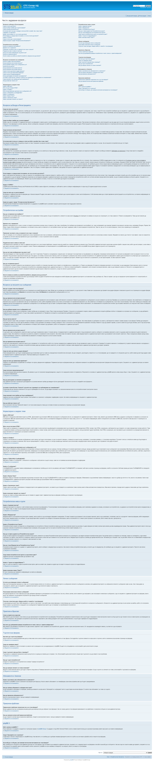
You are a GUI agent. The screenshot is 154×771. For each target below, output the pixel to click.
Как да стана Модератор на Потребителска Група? (91, 32)
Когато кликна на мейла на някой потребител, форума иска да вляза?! (22, 56)
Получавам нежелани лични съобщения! (89, 44)
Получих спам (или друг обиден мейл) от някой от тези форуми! (95, 46)
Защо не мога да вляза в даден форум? (13, 71)
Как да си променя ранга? (10, 54)
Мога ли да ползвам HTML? (10, 87)
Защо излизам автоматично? (11, 29)
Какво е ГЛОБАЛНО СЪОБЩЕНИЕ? (12, 92)
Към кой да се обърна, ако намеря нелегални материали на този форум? (97, 90)
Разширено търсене (145, 7)
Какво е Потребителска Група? (86, 29)
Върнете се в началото (12, 116)
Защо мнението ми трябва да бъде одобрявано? (16, 79)
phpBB (71, 759)
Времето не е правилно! (9, 47)
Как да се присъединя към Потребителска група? (91, 31)
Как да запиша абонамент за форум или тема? (90, 72)
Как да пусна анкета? (8, 66)
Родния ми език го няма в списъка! (12, 51)
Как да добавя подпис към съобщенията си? (15, 64)
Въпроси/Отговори (132, 15)
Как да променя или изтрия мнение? (12, 63)
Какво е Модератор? (83, 27)
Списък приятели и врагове (85, 51)
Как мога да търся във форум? (86, 58)
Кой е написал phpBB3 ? (84, 86)
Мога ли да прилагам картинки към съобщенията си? (17, 91)
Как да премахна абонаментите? (87, 74)
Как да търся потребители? (85, 63)
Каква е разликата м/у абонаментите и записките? (91, 71)
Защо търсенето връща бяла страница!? (89, 62)
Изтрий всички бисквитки (117, 756)
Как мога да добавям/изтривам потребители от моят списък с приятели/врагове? (100, 53)
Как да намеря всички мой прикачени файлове (90, 81)
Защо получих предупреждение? (12, 74)
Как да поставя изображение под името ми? (15, 52)
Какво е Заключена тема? (10, 97)
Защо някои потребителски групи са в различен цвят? (92, 34)
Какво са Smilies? (7, 89)
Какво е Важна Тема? (8, 96)
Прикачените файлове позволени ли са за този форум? (93, 79)
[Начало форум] (13, 5)
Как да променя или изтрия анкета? (12, 67)
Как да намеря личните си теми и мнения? (89, 65)
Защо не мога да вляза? (9, 26)
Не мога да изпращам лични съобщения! (89, 43)
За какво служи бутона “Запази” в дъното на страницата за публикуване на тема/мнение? (27, 77)
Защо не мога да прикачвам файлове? (13, 72)
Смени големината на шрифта (149, 12)
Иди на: (100, 752)
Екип (108, 756)
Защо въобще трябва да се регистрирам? (14, 27)
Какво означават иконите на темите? (13, 99)
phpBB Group (42, 729)
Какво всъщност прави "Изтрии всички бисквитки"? (16, 40)
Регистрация (142, 15)
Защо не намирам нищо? (85, 60)
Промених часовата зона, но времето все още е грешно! (18, 49)
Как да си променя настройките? (12, 46)
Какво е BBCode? (7, 86)
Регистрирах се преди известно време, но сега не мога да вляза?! (20, 35)
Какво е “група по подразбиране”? (87, 35)
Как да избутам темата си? (10, 80)
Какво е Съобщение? (8, 94)
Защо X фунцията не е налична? (87, 88)
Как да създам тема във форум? (12, 61)
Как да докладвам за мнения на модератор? (15, 76)
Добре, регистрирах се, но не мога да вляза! (15, 34)
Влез (149, 15)
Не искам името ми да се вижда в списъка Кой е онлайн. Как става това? (22, 31)
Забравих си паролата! (9, 32)
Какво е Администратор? (85, 26)
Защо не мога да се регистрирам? (12, 39)
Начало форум (9, 13)
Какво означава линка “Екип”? (86, 37)
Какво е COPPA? (7, 37)
